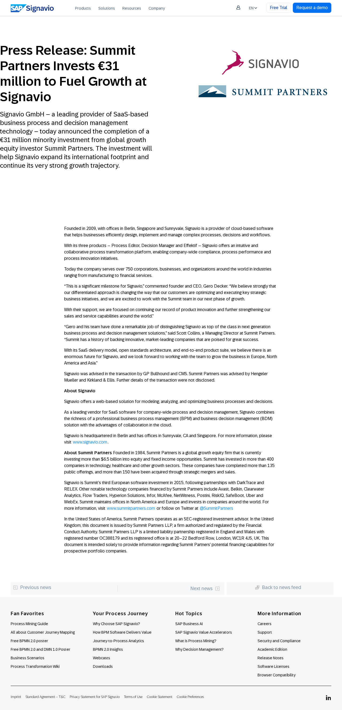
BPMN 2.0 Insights (108, 649)
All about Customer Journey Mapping (43, 632)
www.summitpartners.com (131, 508)
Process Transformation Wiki (35, 666)
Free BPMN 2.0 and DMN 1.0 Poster (40, 649)
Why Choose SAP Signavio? (116, 624)
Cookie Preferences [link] (190, 697)
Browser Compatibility (277, 675)
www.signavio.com (90, 442)
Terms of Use (133, 697)
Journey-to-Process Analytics (119, 641)
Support (265, 632)
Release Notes (270, 658)
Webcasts (101, 658)
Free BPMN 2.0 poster (29, 641)
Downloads (103, 666)
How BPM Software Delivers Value (122, 632)
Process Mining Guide (29, 624)
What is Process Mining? (195, 641)
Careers (264, 624)
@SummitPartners (216, 508)
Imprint (16, 697)
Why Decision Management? (199, 649)
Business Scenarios (27, 658)
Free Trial (278, 7)
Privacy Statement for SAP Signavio (95, 697)
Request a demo (312, 7)
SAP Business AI (189, 624)
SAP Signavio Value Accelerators (203, 632)
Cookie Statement (159, 697)
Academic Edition (272, 649)
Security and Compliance (279, 641)
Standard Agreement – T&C (45, 697)
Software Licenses (273, 666)
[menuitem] (83, 8)
